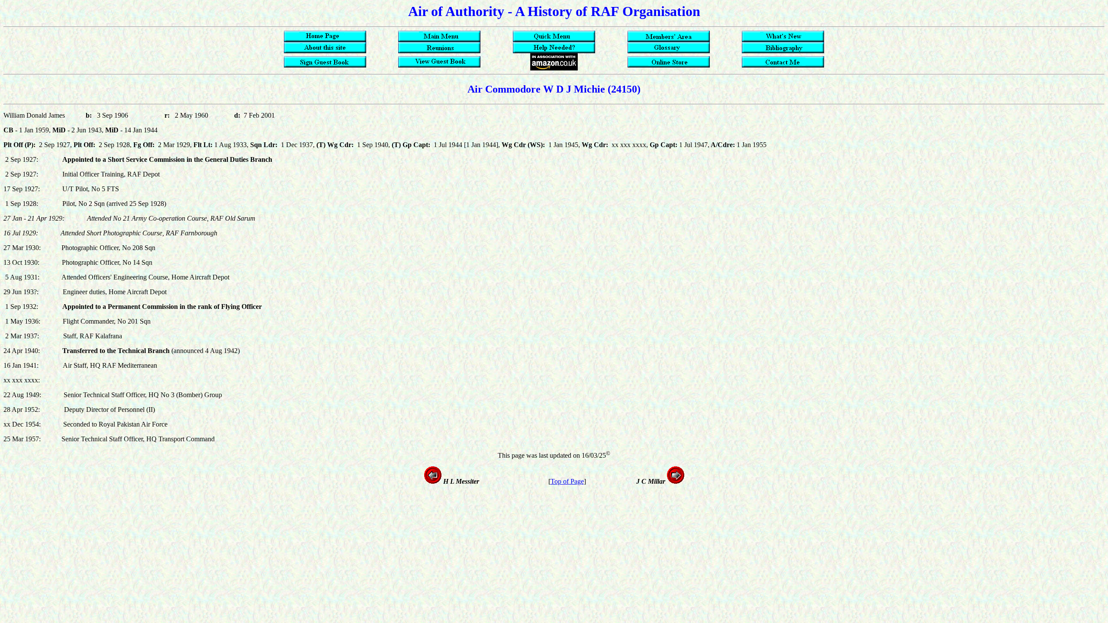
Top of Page (567, 481)
